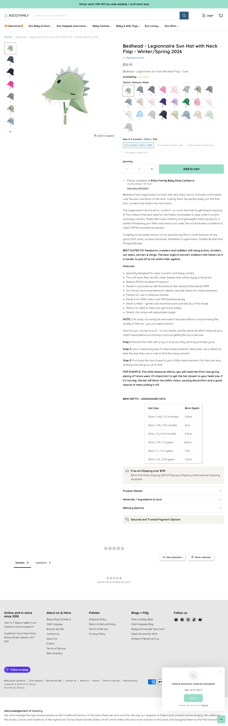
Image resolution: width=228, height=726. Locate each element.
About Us (52, 638)
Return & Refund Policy (102, 624)
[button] (10, 48)
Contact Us (53, 633)
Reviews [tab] (20, 562)
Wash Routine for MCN (144, 633)
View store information (138, 188)
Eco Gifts (171, 26)
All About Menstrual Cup (145, 638)
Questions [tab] (41, 562)
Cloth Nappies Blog (142, 624)
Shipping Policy (97, 619)
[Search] (184, 15)
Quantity (128, 161)
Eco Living (151, 26)
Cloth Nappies (55, 624)
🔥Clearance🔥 (14, 26)
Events (50, 643)
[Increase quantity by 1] (152, 169)
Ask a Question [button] (174, 557)
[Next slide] (10, 131)
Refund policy (54, 653)
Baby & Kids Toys (127, 26)
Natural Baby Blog (142, 619)
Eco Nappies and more (71, 26)
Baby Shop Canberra (59, 619)
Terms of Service (56, 648)
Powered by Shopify (14, 687)
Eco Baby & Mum (39, 26)
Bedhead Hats (135, 57)
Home (8, 36)
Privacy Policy (97, 633)
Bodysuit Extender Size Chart (148, 629)
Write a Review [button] (203, 557)
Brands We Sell (55, 629)
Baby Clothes (101, 26)
